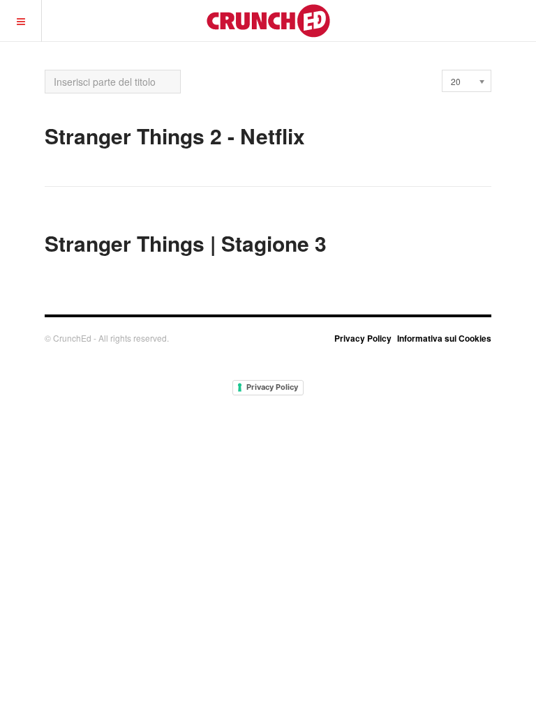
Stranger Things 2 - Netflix (175, 136)
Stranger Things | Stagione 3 (186, 243)
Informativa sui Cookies (444, 338)
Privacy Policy (363, 338)
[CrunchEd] (268, 20)
